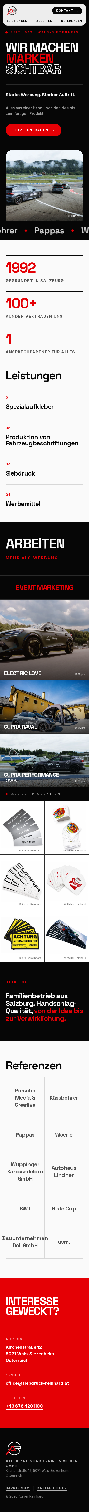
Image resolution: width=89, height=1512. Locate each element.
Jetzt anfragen (33, 130)
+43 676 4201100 (24, 1405)
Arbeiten (44, 21)
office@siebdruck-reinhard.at (37, 1383)
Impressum (18, 1488)
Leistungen (17, 21)
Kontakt (67, 10)
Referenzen (71, 21)
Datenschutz (52, 1488)
